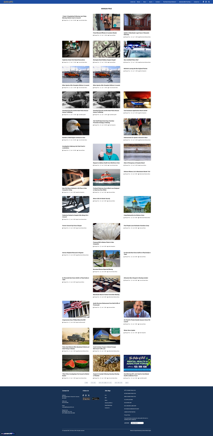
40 (115, 382)
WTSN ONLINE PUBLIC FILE (130, 393)
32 (110, 382)
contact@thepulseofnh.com (68, 407)
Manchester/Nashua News (145, 62)
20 (94, 382)
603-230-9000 (65, 402)
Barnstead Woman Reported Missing (103, 269)
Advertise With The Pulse (185, 1)
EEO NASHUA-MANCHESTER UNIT (131, 408)
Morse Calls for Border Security (101, 198)
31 (107, 382)
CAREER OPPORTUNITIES (129, 412)
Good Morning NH (82, 114)
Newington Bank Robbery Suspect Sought (104, 60)
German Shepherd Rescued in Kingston (72, 252)
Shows (138, 1)
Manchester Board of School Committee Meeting (106, 294)
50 (118, 382)
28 (99, 382)
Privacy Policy (127, 415)
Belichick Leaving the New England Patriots (135, 68)
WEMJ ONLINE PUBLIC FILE (130, 396)
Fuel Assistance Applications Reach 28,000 (135, 110)
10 (91, 382)
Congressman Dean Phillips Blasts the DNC (73, 320)
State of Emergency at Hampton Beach (134, 163)
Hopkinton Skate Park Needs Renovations (73, 60)
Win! (106, 397)
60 (121, 382)
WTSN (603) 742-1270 (67, 411)
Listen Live (132, 1)
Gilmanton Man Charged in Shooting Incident (136, 278)
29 (102, 382)
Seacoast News (112, 35)
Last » (127, 382)
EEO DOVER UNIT (128, 402)
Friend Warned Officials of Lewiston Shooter (105, 33)
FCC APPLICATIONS (128, 399)
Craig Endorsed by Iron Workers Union (134, 215)
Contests (158, 1)
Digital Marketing (108, 405)
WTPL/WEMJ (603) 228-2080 (68, 413)
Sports (150, 1)
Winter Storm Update (129, 330)
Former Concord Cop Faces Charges (72, 225)
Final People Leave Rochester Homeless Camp (136, 225)
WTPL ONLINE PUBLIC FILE (130, 390)
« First (86, 382)
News (144, 1)
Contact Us (196, 1)
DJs (105, 395)
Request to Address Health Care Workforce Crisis (106, 163)
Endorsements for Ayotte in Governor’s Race (135, 137)
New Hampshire (81, 192)
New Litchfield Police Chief (131, 60)
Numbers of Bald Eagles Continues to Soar (73, 137)
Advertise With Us (108, 402)
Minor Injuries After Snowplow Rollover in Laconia (75, 85)
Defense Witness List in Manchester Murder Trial (137, 171)
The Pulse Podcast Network (169, 1)
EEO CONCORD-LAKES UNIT (130, 405)
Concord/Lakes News (83, 20)
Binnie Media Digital (147, 430)
